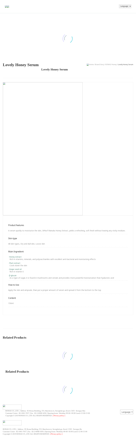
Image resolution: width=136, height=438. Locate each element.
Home (91, 64)
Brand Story (99, 64)
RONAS (108, 64)
